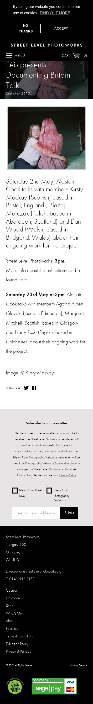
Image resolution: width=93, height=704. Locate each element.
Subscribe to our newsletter (46, 423)
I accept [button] (60, 28)
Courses (11, 590)
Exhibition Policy (17, 643)
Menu (19, 55)
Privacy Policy (67, 475)
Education (13, 597)
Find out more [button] (55, 13)
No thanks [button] (26, 28)
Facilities (12, 628)
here (22, 279)
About (10, 620)
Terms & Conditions (19, 636)
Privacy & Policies (18, 651)
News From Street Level (30, 493)
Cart (74, 55)
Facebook (34, 388)
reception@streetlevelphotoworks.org (35, 571)
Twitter (26, 388)
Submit (69, 512)
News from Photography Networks (61, 495)
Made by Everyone (78, 665)
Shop (9, 605)
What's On (14, 613)
